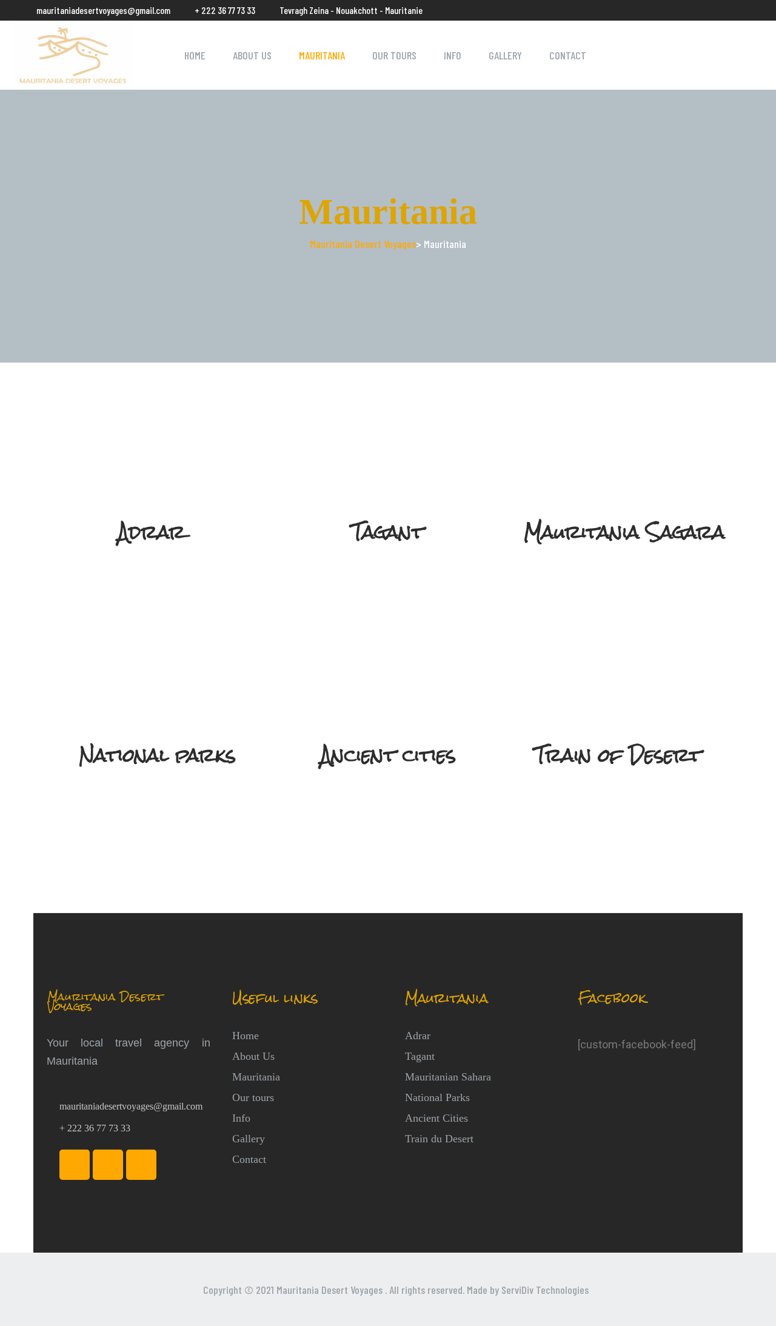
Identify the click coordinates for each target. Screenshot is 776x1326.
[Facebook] (74, 1165)
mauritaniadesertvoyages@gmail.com (103, 10)
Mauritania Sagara (624, 532)
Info (452, 55)
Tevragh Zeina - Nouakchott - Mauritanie (351, 10)
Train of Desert (618, 755)
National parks (157, 755)
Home (195, 55)
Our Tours (394, 55)
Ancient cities (388, 755)
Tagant (388, 532)
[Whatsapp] (141, 1165)
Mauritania (322, 55)
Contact (567, 55)
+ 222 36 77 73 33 (225, 10)
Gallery (505, 55)
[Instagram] (108, 1165)
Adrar (152, 532)
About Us (252, 55)
